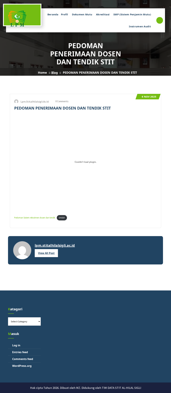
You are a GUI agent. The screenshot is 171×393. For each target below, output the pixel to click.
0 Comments (61, 101)
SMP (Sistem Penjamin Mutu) (132, 14)
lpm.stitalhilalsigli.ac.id (55, 245)
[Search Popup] (159, 20)
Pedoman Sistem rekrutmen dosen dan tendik (34, 217)
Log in (16, 345)
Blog (54, 73)
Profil (64, 14)
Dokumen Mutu (82, 14)
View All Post (46, 253)
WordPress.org (22, 366)
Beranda (52, 14)
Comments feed (22, 359)
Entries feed (20, 352)
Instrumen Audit (140, 26)
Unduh (62, 217)
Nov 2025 (149, 96)
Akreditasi (103, 14)
